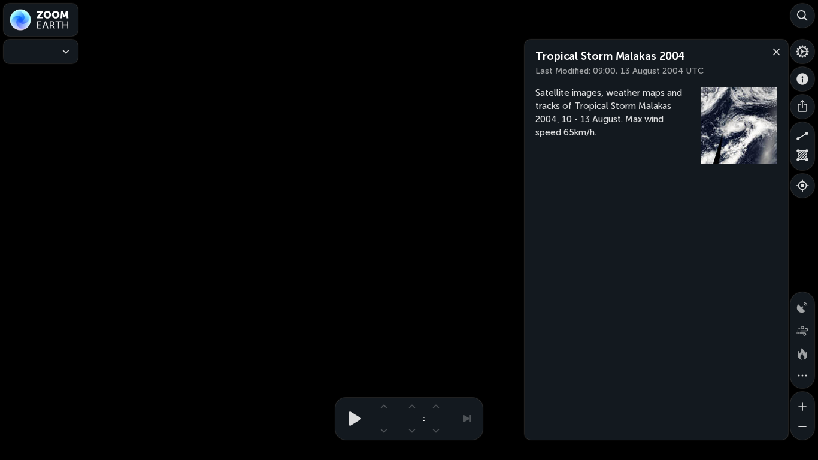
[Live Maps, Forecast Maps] (41, 51)
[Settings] (802, 51)
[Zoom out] (802, 428)
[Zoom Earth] (41, 20)
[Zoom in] (802, 404)
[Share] (802, 107)
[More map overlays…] (802, 376)
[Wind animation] (802, 328)
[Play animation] (351, 419)
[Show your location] (802, 186)
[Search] (802, 16)
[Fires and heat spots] (802, 352)
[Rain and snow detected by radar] (802, 304)
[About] (802, 79)
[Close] (773, 51)
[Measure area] (802, 158)
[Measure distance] (802, 134)
